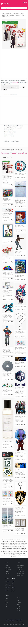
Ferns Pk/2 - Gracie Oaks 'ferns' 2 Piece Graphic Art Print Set (19, 529)
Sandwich (8, 567)
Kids (13, 591)
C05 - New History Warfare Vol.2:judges (20, 363)
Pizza (7, 565)
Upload (25, 2)
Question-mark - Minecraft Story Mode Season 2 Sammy (20, 332)
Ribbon (18, 608)
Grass (7, 602)
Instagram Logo (20, 565)
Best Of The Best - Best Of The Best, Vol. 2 (20, 174)
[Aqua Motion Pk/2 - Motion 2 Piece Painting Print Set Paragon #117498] (8, 515)
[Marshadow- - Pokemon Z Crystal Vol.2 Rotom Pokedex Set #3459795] (8, 192)
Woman (13, 587)
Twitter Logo (20, 567)
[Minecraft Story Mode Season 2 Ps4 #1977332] (20, 266)
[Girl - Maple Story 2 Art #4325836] (20, 294)
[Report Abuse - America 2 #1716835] (20, 242)
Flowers (19, 602)
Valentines (8, 587)
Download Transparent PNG (10, 87)
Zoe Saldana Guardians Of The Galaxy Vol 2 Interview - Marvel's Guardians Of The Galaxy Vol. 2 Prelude (20, 472)
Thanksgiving (9, 585)
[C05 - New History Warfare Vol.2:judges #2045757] (20, 359)
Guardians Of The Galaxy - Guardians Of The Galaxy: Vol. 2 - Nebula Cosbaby (20, 454)
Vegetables (8, 569)
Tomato (7, 571)
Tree (6, 606)
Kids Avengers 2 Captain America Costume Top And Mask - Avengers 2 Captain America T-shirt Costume (8, 351)
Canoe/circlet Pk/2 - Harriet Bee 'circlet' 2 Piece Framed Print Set (8, 500)
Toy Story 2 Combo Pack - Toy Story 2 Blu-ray (20, 227)
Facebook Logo (20, 571)
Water (18, 606)
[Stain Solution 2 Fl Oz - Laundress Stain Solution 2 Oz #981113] (8, 419)
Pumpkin (7, 573)
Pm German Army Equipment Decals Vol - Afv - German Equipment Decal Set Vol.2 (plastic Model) (20, 201)
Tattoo (18, 610)
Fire (6, 600)
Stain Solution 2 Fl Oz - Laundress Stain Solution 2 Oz (8, 443)
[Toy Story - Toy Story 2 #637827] (8, 230)
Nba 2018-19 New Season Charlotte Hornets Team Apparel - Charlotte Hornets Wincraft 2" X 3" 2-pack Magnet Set (20, 390)
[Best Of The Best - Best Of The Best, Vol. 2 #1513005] (20, 166)
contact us (15, 82)
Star (6, 604)
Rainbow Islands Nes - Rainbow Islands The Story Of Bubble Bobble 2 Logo (8, 274)
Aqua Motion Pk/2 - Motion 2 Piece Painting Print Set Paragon (8, 527)
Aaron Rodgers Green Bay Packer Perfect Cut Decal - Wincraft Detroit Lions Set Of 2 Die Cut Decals (8, 482)
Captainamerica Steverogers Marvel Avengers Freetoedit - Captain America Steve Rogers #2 (8, 317)
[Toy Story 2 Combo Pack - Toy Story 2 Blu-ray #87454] (20, 217)
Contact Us (11, 624)
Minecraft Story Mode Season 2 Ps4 (20, 276)
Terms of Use (21, 624)
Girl (12, 583)
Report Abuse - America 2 (18, 252)
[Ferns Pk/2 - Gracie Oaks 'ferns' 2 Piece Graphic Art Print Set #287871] (20, 523)
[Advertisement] (14, 63)
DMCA (16, 624)
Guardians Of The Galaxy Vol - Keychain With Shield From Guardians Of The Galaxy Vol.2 (20, 510)
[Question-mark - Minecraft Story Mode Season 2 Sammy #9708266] (20, 321)
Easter (7, 589)
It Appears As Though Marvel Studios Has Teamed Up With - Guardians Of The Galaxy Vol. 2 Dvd (20, 419)
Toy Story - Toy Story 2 (8, 239)
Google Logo (20, 575)
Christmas (8, 581)
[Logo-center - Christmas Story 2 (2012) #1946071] (8, 250)
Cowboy (13, 589)
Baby (13, 585)
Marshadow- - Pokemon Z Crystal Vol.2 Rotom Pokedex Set (7, 200)
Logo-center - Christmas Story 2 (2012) (7, 258)
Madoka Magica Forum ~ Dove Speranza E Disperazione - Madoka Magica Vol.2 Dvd (20, 349)
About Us (6, 624)
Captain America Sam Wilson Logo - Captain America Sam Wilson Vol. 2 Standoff (8, 215)
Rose (18, 604)
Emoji (18, 600)
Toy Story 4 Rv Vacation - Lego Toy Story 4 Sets (7, 390)
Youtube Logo (20, 569)
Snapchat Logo (20, 573)
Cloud (7, 598)
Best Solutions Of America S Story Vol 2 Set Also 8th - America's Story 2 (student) (7, 177)
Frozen (13, 581)
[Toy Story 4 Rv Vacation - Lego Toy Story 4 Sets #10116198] (8, 385)
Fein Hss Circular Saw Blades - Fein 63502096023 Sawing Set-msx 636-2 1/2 (8, 375)
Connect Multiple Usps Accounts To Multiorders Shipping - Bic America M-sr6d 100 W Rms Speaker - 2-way (8, 293)
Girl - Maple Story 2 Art (20, 306)
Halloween (8, 583)
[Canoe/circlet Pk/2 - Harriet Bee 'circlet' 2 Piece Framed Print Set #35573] (8, 493)
